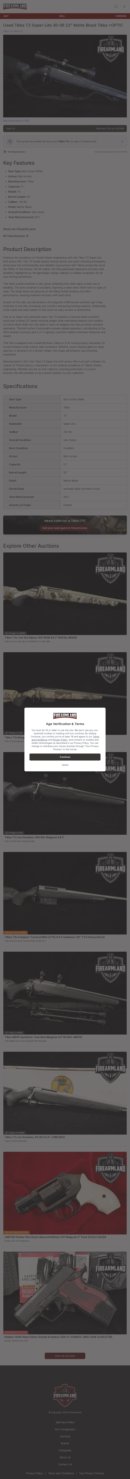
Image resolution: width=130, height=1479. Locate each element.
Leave (65, 764)
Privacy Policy (60, 739)
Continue (65, 757)
